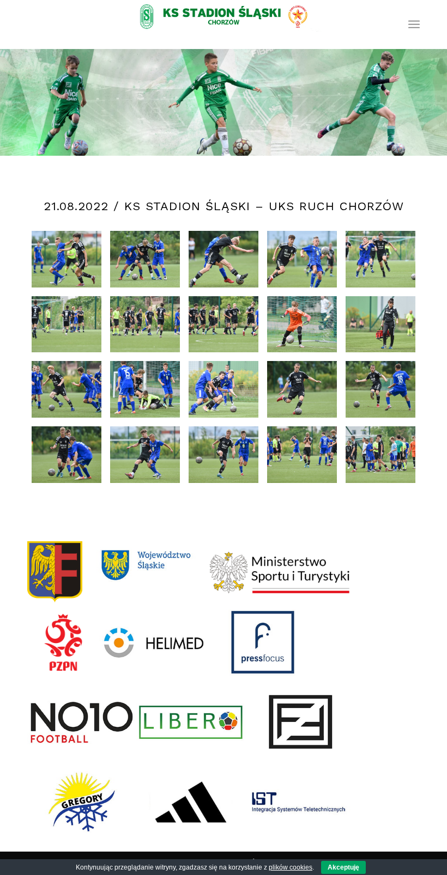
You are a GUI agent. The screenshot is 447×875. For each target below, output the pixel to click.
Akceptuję (343, 867)
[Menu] (414, 24)
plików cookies (290, 867)
